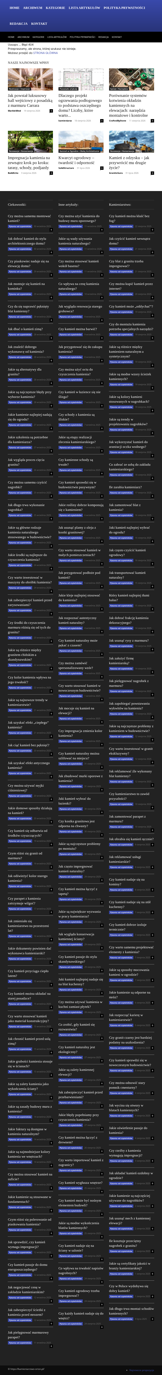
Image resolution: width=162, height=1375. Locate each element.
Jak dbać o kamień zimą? (25, 329)
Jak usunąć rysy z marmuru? (129, 640)
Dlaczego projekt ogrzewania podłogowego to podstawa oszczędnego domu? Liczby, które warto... (80, 105)
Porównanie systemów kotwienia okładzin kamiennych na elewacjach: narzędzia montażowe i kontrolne (128, 105)
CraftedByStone (117, 120)
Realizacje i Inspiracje (19, 88)
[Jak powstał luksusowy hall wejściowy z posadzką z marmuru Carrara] (30, 79)
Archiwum (32, 8)
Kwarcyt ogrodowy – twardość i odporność (76, 160)
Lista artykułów (84, 8)
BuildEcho (13, 172)
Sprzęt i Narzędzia (119, 88)
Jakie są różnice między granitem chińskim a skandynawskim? (24, 654)
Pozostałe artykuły (68, 88)
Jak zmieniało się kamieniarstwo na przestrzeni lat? (28, 926)
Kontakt (39, 23)
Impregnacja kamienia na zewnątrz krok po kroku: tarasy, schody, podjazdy (29, 162)
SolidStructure (66, 167)
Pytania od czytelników (20, 226)
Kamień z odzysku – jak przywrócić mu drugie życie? (129, 162)
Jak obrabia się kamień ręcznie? (131, 839)
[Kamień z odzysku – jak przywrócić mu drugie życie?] (131, 142)
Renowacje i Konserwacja (21, 151)
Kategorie (55, 8)
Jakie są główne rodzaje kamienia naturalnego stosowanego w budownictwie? (29, 532)
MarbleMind (14, 110)
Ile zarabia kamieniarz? (125, 487)
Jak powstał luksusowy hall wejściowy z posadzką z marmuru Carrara (30, 100)
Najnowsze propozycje (141, 1370)
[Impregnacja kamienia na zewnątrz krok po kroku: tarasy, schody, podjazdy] (30, 142)
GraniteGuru (116, 172)
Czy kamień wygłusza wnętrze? (80, 1183)
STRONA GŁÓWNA (45, 52)
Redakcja (19, 23)
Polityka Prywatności (124, 8)
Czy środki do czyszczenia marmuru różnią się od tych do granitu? (29, 627)
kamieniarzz (65, 120)
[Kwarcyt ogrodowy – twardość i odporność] (81, 142)
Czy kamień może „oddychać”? (131, 306)
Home (15, 8)
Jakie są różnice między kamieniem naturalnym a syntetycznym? (126, 351)
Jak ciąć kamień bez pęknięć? (28, 745)
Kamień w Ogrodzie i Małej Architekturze (79, 151)
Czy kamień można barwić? (77, 329)
